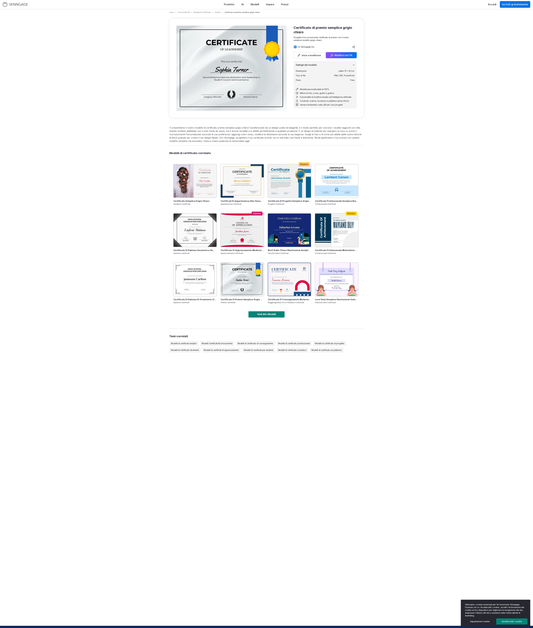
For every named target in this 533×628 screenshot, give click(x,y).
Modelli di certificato (202, 12)
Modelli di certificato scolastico (292, 350)
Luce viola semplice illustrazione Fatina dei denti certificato (336, 299)
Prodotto (229, 4)
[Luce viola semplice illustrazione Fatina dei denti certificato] (336, 279)
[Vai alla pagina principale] (15, 4)
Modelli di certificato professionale (294, 343)
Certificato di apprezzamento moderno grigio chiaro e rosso (242, 250)
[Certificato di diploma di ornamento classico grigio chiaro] (195, 279)
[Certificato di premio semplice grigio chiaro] (242, 279)
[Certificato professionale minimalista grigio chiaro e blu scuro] (336, 230)
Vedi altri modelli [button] (266, 314)
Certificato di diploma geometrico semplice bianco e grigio (195, 250)
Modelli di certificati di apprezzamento (221, 350)
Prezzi (284, 4)
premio (218, 12)
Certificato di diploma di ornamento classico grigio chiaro (195, 299)
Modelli (255, 4)
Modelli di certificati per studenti (258, 350)
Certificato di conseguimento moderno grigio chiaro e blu (289, 299)
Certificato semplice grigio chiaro (191, 201)
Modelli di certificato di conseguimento (255, 343)
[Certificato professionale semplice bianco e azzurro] (336, 181)
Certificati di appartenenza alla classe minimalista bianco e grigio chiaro (242, 201)
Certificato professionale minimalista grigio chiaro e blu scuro (336, 250)
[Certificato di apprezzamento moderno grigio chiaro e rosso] (242, 230)
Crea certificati (184, 12)
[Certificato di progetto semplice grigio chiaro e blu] (289, 181)
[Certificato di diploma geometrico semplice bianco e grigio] (195, 230)
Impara (270, 4)
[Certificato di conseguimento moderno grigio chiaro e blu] (289, 279)
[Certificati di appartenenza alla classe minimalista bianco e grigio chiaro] (242, 181)
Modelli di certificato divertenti (185, 350)
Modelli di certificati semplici (184, 343)
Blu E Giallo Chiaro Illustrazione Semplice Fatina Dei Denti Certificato (289, 250)
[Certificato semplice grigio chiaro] (195, 181)
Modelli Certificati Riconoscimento (217, 343)
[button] (309, 55)
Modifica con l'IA (343, 55)
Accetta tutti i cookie (512, 621)
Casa (172, 12)
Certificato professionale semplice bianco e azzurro (336, 201)
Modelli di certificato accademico (326, 350)
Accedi (492, 4)
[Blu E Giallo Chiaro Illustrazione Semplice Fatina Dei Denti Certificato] (289, 230)
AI (242, 4)
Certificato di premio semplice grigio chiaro (242, 299)
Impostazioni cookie (480, 621)
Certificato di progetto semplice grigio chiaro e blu (289, 201)
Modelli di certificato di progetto (329, 343)
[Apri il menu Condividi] (354, 47)
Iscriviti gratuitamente (515, 4)
